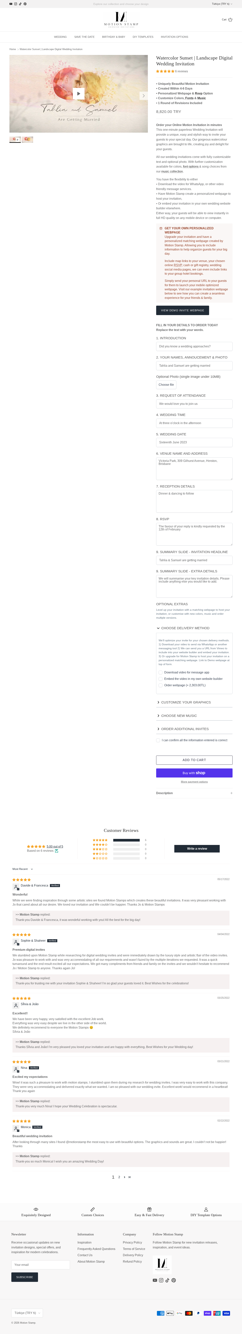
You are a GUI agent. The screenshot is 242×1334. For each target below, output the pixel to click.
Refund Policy (132, 1261)
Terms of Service (134, 1249)
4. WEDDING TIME (170, 415)
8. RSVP (162, 519)
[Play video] (79, 94)
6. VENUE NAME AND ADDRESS (182, 453)
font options (191, 166)
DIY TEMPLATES (143, 36)
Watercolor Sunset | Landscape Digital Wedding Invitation (51, 49)
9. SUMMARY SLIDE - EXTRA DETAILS (186, 571)
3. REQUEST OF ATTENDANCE (181, 395)
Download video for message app (186, 672)
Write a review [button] (197, 848)
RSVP (178, 265)
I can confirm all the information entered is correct (194, 740)
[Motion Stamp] (121, 20)
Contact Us (85, 1255)
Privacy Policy (132, 1242)
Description (164, 793)
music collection (172, 171)
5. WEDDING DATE (171, 434)
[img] (21, 879)
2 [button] (119, 1177)
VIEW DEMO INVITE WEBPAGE (182, 310)
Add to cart (194, 760)
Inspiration (85, 1242)
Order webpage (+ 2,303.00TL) (185, 685)
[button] (165, 71)
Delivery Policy (133, 1255)
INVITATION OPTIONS (174, 36)
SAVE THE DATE (84, 36)
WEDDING (60, 36)
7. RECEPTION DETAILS (175, 486)
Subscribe (24, 1277)
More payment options (194, 781)
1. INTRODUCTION (171, 338)
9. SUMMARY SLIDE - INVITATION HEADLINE (192, 552)
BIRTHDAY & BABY (113, 36)
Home (12, 49)
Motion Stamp (27, 1322)
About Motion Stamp (91, 1261)
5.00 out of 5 (55, 846)
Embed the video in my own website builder (193, 678)
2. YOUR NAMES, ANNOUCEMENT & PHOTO (191, 357)
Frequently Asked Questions (96, 1249)
